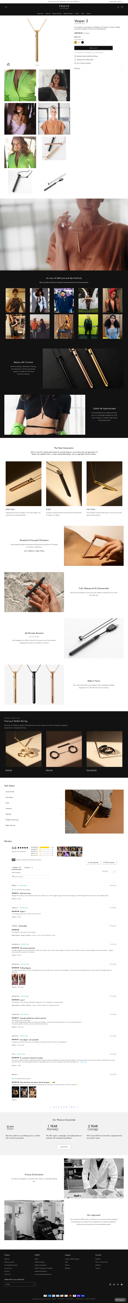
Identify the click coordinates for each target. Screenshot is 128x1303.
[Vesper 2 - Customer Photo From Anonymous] (60, 849)
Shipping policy (80, 1298)
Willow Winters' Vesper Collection (21, 935)
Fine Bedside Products (11, 1265)
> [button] (77, 1107)
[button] (6, 7)
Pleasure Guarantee (40, 1265)
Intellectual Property (41, 1271)
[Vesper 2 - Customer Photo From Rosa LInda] (66, 854)
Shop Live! (7, 1274)
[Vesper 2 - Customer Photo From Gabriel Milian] (73, 854)
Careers (97, 1268)
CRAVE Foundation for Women (44, 1268)
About (36, 1259)
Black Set (49, 770)
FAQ (66, 1262)
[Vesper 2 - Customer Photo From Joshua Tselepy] (79, 854)
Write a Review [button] (109, 862)
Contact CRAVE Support (72, 1259)
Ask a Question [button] (94, 862)
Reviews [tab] (15, 867)
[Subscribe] (34, 1284)
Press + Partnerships (101, 1262)
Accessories (8, 1268)
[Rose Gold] (79, 42)
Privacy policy (61, 1298)
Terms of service (70, 1298)
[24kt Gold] (75, 42)
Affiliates (98, 1265)
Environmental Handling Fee (43, 1274)
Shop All (6, 1259)
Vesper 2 (14, 898)
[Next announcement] (87, 1)
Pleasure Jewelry (9, 1262)
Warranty (67, 1268)
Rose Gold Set (92, 770)
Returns (67, 1265)
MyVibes (6, 1271)
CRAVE (38, 1299)
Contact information (90, 1298)
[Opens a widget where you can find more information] (120, 1300)
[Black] (82, 42)
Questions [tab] (27, 867)
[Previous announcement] (41, 1)
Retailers (98, 1259)
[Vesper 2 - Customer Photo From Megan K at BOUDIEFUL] (73, 849)
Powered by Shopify (46, 1299)
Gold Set (9, 770)
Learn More (64, 1147)
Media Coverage (39, 1262)
